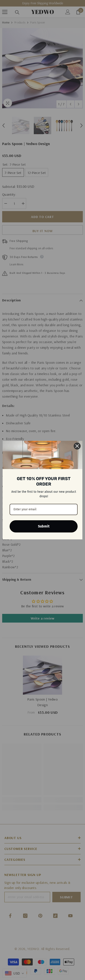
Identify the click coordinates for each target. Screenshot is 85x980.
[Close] (77, 446)
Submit (43, 526)
